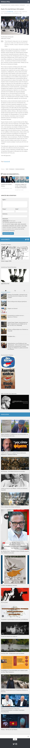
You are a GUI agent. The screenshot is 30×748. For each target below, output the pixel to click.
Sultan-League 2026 (6, 261)
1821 (7, 169)
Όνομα (4, 209)
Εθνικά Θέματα (15, 5)
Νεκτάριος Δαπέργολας (20, 169)
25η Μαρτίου (11, 169)
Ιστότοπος (4, 213)
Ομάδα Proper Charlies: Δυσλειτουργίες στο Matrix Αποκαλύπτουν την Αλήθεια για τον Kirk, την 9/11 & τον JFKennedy (18, 324)
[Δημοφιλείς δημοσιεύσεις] (5, 290)
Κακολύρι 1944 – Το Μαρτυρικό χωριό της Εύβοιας (12, 653)
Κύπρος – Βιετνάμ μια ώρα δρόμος (9, 729)
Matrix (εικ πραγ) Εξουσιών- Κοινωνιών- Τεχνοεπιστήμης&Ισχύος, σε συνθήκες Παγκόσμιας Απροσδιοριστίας (12, 710)
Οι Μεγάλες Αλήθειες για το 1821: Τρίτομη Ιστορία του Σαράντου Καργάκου (21, 186)
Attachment (5, 218)
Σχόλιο (4, 199)
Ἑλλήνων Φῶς (5, 1)
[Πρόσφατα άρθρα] (24, 290)
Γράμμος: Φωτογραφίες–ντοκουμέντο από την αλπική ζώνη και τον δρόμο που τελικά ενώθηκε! (17, 296)
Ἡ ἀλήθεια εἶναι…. (12, 336)
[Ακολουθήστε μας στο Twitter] (26, 239)
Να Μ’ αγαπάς (4, 602)
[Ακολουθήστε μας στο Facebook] (28, 239)
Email (17, 209)
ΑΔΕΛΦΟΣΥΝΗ (5, 283)
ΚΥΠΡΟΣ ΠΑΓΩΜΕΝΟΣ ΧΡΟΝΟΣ (9, 585)
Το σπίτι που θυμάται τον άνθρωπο (9, 636)
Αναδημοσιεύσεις (5, 5)
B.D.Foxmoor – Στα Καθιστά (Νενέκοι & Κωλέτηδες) (13, 471)
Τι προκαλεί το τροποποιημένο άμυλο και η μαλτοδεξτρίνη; (14, 619)
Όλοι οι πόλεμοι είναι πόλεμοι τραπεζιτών (17, 301)
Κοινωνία (22, 5)
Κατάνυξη (6, 161)
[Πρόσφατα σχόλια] (15, 290)
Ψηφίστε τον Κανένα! (12, 308)
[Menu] (28, 1)
